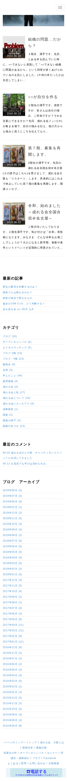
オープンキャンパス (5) (17, 342)
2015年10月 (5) (12, 709)
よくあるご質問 (17, 763)
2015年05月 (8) (12, 725)
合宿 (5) (8, 370)
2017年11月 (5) (12, 585)
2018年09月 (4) (12, 529)
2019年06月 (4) (12, 501)
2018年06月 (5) (12, 546)
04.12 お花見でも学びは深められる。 (26, 463)
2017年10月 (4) (12, 591)
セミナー (52, 752)
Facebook (50, 758)
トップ (33, 742)
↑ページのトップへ (14, 742)
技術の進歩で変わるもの (17, 298)
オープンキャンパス (32, 752)
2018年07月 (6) (12, 540)
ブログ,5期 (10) (12, 353)
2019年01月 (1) (12, 507)
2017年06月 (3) (12, 613)
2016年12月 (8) (12, 647)
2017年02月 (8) (12, 636)
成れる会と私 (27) (14, 392)
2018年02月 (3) (12, 568)
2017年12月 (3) (12, 580)
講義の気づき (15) (14, 426)
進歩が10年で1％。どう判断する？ (24, 303)
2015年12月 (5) (12, 697)
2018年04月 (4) (12, 557)
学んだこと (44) (12, 375)
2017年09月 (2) (12, 596)
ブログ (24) (10, 336)
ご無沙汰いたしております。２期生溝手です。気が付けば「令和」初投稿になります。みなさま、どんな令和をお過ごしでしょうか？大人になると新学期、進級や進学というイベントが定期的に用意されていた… (33, 237)
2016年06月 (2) (12, 664)
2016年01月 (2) (12, 692)
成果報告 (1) (10, 409)
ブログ (37, 758)
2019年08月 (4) (12, 490)
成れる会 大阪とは (52, 742)
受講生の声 (10, 752)
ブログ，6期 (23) (13, 358)
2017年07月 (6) (12, 608)
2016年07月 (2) (12, 658)
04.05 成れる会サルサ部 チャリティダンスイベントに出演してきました (32, 455)
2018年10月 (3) (12, 524)
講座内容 (27, 747)
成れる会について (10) (16, 398)
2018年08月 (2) (12, 535)
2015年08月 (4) (12, 720)
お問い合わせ (37, 763)
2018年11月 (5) (12, 518)
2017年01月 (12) (13, 641)
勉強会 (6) (9, 364)
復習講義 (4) (10, 381)
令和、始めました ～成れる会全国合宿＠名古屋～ (46, 212)
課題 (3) (8, 414)
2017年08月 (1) (12, 602)
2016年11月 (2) (12, 652)
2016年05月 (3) (12, 669)
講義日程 (41, 747)
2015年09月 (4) (12, 714)
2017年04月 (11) (13, 624)
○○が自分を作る (43, 97)
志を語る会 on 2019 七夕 (18, 309)
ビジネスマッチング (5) (17, 347)
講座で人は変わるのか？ (17, 292)
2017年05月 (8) (12, 619)
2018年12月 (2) (12, 512)
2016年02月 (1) (12, 686)
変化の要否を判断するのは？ (20, 286)
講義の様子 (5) (12, 420)
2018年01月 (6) (12, 574)
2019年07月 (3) (12, 496)
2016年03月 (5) (12, 681)
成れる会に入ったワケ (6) (18, 403)
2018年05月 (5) (12, 552)
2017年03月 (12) (13, 630)
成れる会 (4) (10, 386)
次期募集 (54, 763)
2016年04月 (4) (12, 675)
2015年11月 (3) (12, 703)
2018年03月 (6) (12, 563)
